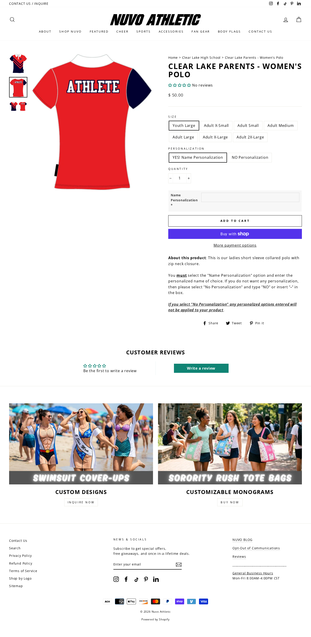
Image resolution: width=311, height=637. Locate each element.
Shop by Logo (20, 578)
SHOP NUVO (70, 31)
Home (173, 57)
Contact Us (18, 540)
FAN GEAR (200, 31)
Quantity (178, 169)
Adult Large (183, 137)
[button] (179, 85)
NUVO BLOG (242, 539)
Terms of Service (23, 571)
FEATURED (99, 31)
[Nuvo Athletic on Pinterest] (146, 579)
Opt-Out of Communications (256, 548)
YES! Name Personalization (198, 157)
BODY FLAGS (229, 31)
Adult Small (248, 125)
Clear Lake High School (201, 57)
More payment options (235, 245)
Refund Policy (20, 563)
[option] (92, 122)
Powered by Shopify (155, 619)
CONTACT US (260, 31)
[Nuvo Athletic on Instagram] (116, 579)
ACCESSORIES (171, 31)
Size (172, 117)
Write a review (201, 368)
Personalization (186, 149)
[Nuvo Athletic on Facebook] (126, 579)
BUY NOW (230, 502)
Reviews (239, 556)
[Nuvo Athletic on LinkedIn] (156, 579)
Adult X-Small (216, 125)
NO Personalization (250, 157)
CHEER (122, 31)
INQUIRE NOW (81, 502)
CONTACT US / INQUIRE (28, 3)
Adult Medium (281, 125)
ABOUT (45, 31)
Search (15, 548)
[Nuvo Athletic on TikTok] (136, 579)
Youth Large (184, 125)
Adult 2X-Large (250, 137)
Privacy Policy (20, 555)
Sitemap (16, 586)
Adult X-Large (215, 137)
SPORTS (143, 31)
